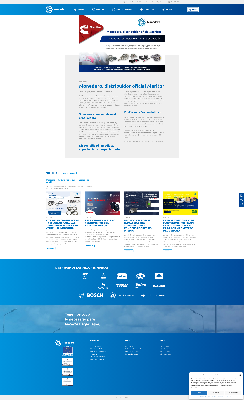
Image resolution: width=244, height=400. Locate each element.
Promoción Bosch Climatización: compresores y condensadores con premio (139, 225)
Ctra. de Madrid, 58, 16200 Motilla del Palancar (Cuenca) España (143, 2)
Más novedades (69, 173)
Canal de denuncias (97, 359)
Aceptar (199, 392)
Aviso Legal (228, 396)
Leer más (50, 248)
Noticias (169, 9)
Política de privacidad (218, 396)
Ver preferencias (233, 392)
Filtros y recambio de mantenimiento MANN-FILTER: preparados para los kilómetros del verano (179, 225)
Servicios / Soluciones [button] (124, 9)
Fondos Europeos (131, 354)
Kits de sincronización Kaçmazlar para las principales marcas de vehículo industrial (62, 224)
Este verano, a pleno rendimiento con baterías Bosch (100, 223)
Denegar (216, 392)
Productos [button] (100, 9)
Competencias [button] (149, 9)
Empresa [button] (81, 9)
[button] (240, 375)
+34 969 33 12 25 (174, 2)
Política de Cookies (205, 396)
